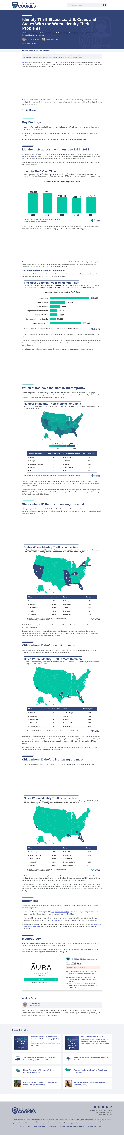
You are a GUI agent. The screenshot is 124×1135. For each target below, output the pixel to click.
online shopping (27, 345)
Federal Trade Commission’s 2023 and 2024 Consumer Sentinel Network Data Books (71, 943)
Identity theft (26, 62)
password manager (58, 920)
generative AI (47, 266)
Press (28, 1126)
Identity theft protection (29, 156)
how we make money (65, 57)
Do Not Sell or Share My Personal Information (72, 1126)
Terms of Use (92, 1126)
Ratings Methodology (39, 1126)
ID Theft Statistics (45, 51)
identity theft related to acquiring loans (46, 349)
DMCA (100, 1126)
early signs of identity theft (60, 912)
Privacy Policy (52, 1126)
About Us (21, 1126)
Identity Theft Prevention (30, 51)
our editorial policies (77, 57)
